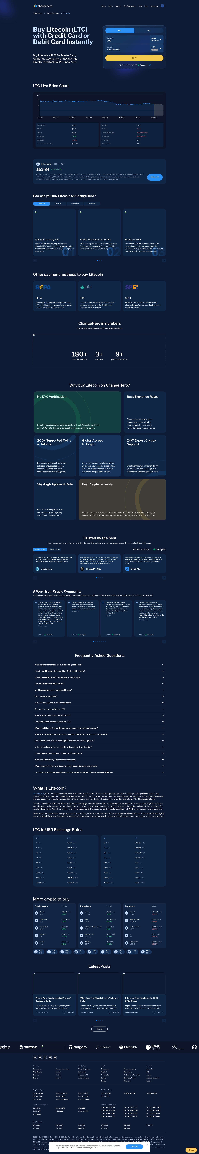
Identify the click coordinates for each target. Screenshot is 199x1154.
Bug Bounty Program (130, 1078)
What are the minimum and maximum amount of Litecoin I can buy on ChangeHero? (71, 734)
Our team (58, 1078)
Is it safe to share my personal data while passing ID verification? (63, 747)
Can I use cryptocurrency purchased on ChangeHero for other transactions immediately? (74, 772)
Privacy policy (105, 1075)
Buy (134, 58)
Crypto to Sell (105, 1090)
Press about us (37, 1072)
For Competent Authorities (132, 1075)
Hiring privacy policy (130, 1069)
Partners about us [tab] (54, 549)
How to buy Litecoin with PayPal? (49, 684)
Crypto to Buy (37, 1090)
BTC (40, 951)
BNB (147, 951)
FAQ (140, 6)
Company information (62, 1069)
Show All (99, 1029)
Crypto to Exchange (39, 1105)
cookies (64, 1146)
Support (149, 1075)
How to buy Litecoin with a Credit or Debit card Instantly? (60, 671)
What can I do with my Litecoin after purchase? (55, 760)
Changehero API (83, 1075)
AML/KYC (104, 1072)
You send (110, 38)
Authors (58, 1072)
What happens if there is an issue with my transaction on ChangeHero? (66, 766)
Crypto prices (37, 1122)
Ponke (87, 912)
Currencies (150, 1069)
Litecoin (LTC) (39, 794)
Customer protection (153, 1078)
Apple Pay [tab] (58, 203)
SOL (80, 951)
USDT (67, 951)
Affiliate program (83, 1078)
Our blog (58, 1075)
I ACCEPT (134, 1147)
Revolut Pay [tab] (91, 203)
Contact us (36, 1075)
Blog (146, 6)
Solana (42, 942)
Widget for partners (84, 1069)
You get (109, 47)
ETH (53, 951)
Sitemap (103, 1081)
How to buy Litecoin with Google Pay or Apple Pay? (57, 677)
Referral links (82, 1072)
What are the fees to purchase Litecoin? (53, 715)
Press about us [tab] (40, 549)
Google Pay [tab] (75, 203)
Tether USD (44, 927)
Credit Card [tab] (41, 203)
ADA (120, 951)
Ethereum (43, 919)
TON (94, 951)
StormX (132, 912)
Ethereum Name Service (93, 927)
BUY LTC (154, 177)
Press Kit (149, 1081)
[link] (67, 13)
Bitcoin (42, 912)
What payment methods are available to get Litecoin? (58, 665)
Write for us (127, 1081)
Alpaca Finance (135, 919)
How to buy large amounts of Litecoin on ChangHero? (58, 753)
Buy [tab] (119, 30)
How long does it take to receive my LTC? (53, 722)
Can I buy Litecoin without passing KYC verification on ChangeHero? (64, 741)
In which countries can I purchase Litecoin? (53, 690)
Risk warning (128, 1072)
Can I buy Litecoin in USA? (46, 696)
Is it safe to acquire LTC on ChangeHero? (53, 703)
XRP (107, 951)
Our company (37, 1069)
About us (154, 6)
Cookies (103, 1078)
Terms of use (105, 1069)
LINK (134, 951)
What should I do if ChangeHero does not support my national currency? (66, 728)
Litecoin (42, 934)
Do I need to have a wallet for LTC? (50, 709)
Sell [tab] (149, 30)
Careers (35, 1078)
